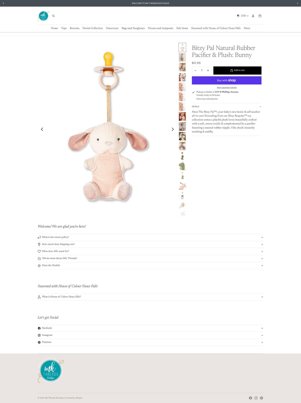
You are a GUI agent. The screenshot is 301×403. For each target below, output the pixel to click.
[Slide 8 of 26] (182, 116)
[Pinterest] (261, 398)
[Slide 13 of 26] (182, 166)
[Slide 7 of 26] (182, 106)
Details (195, 106)
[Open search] (53, 15)
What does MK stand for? (55, 251)
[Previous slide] (41, 129)
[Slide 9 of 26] (182, 126)
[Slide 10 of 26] (182, 136)
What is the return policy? (55, 237)
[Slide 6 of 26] (182, 96)
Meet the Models (51, 265)
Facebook (47, 328)
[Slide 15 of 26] (182, 185)
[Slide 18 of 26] (182, 215)
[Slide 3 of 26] (182, 67)
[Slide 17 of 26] (182, 205)
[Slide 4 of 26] (182, 77)
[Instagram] (256, 398)
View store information (207, 99)
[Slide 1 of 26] (182, 47)
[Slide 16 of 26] (182, 195)
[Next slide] (173, 129)
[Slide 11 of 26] (182, 146)
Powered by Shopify (73, 398)
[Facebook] (250, 398)
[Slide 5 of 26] (182, 87)
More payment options (227, 88)
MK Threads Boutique (54, 398)
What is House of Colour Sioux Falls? (61, 297)
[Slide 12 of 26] (182, 156)
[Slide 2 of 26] (182, 57)
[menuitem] (247, 28)
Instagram (47, 335)
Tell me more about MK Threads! (59, 258)
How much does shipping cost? (58, 244)
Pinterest (46, 342)
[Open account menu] (253, 15)
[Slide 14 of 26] (182, 175)
